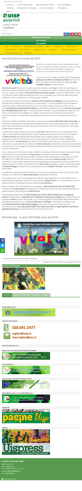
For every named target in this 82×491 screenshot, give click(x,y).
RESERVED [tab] (46, 295)
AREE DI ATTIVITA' (24, 49)
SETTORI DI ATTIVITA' (10, 49)
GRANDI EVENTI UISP (39, 49)
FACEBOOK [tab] (7, 295)
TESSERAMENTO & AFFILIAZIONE (33, 46)
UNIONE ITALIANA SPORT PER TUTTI (12, 1)
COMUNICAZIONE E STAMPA (68, 49)
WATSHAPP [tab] (36, 295)
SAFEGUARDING (61, 8)
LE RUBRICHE (52, 49)
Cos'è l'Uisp (9, 5)
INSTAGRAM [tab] (25, 295)
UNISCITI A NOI (16, 46)
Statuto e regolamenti (25, 5)
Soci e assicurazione (63, 5)
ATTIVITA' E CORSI (71, 46)
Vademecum (10, 8)
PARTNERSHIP (28, 53)
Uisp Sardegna (41, 40)
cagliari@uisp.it (13, 471)
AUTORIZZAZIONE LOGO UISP (13, 53)
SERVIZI (48, 46)
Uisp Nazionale (41, 43)
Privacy (8, 11)
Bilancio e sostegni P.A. (46, 8)
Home (6, 46)
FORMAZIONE (58, 46)
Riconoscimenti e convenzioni (26, 8)
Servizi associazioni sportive (45, 5)
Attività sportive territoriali (41, 37)
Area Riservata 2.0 (9, 479)
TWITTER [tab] (16, 295)
